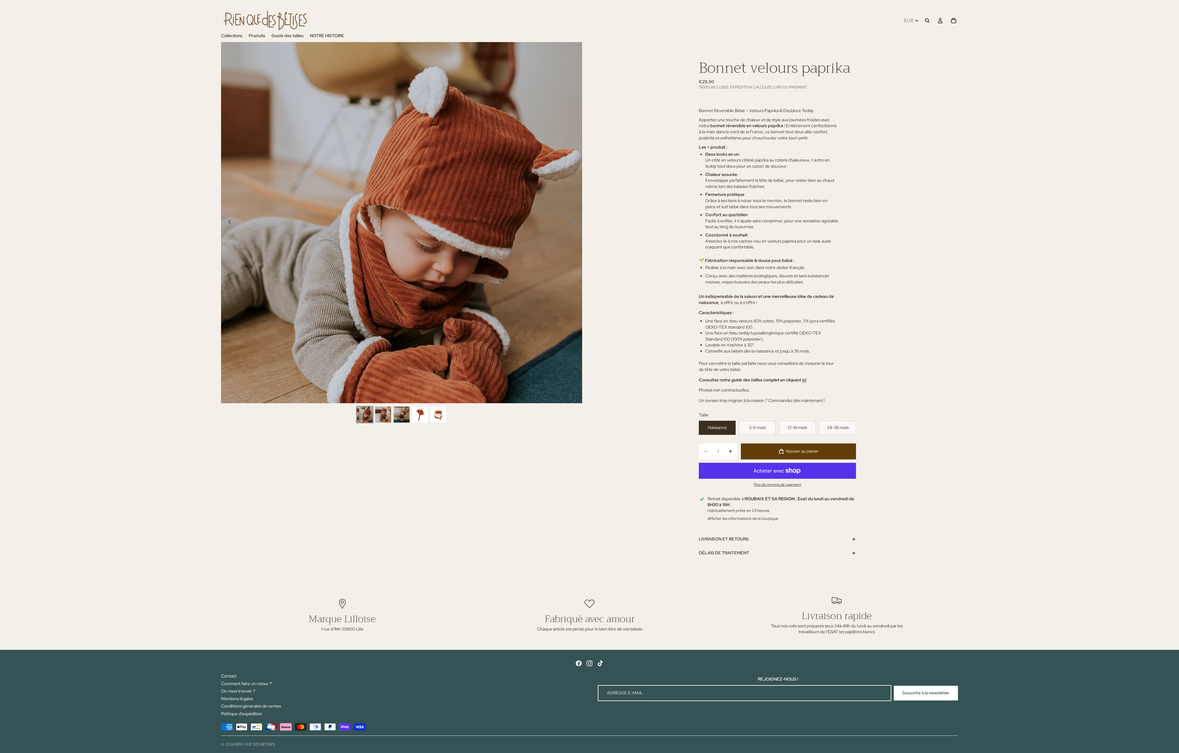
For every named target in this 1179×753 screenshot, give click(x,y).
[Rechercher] (927, 20)
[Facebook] (578, 663)
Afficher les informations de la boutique (742, 518)
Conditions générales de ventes (251, 706)
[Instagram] (589, 663)
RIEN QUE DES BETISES (255, 744)
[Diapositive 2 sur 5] (383, 415)
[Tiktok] (600, 663)
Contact (228, 676)
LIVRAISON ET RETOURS (724, 539)
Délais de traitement (724, 553)
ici (804, 380)
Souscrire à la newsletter (925, 693)
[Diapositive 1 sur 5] (365, 415)
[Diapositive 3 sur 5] (402, 415)
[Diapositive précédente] (228, 222)
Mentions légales (237, 698)
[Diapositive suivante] (575, 222)
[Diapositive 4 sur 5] (420, 415)
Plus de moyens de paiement (777, 484)
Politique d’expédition (241, 713)
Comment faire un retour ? (246, 683)
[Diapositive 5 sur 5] (438, 415)
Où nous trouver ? (238, 691)
